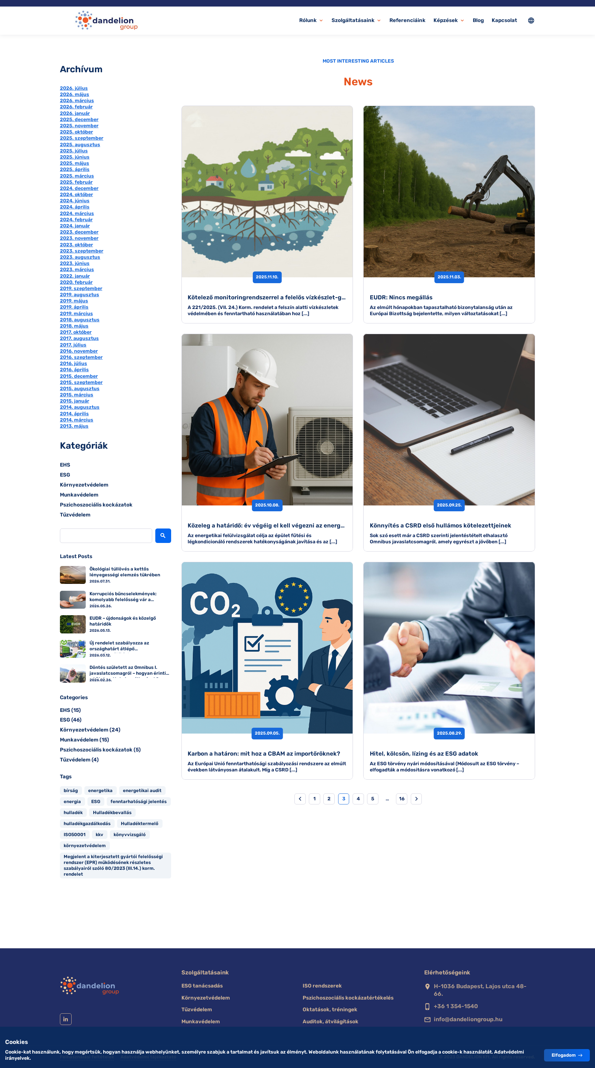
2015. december (79, 376)
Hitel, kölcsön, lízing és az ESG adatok (424, 753)
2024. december (79, 188)
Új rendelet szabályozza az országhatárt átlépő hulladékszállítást (119, 646)
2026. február (76, 107)
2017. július (73, 345)
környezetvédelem (85, 845)
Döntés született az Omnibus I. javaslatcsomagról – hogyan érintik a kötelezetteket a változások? (129, 671)
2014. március (76, 420)
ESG (65, 475)
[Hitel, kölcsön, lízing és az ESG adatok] (449, 648)
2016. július (73, 363)
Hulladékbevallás (112, 812)
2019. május (74, 301)
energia (72, 801)
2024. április (75, 207)
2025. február (76, 182)
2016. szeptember (81, 357)
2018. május (74, 326)
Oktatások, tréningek (330, 1009)
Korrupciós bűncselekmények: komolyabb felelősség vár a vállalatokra (123, 597)
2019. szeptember (81, 288)
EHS (65, 465)
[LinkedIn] (66, 1019)
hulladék (73, 812)
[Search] (163, 535)
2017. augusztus (79, 338)
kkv (99, 834)
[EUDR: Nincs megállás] (449, 191)
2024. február (76, 220)
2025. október (76, 132)
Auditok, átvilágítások (330, 1021)
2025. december (79, 119)
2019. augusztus (79, 295)
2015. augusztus (80, 389)
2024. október (76, 194)
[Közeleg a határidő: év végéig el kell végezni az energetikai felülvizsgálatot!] (267, 419)
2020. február (76, 282)
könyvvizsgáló (130, 834)
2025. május (74, 163)
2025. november (79, 126)
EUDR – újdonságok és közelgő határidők (123, 621)
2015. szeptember (81, 382)
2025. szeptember (81, 138)
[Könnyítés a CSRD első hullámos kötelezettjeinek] (449, 419)
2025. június (75, 157)
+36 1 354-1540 (456, 1006)
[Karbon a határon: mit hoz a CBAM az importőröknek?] (267, 648)
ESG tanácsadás (202, 986)
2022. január (75, 276)
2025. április (75, 169)
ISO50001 (74, 834)
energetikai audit (142, 790)
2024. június (75, 201)
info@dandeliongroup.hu (468, 1019)
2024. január (75, 226)
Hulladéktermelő (139, 823)
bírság (71, 790)
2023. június (75, 263)
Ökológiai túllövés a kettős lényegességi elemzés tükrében (125, 571)
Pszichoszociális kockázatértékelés (348, 998)
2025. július (74, 151)
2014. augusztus (80, 407)
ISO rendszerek (322, 986)
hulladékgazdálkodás (87, 823)
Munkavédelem (79, 495)
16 (402, 799)
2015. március (76, 395)
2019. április (74, 307)
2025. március (77, 176)
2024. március (77, 213)
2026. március (77, 101)
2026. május (74, 94)
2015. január (74, 401)
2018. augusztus (80, 320)
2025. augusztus (80, 145)
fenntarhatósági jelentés (139, 801)
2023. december (79, 232)
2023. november (79, 238)
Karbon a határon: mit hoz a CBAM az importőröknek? (264, 753)
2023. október (76, 245)
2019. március (76, 314)
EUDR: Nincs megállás (401, 297)
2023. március (77, 270)
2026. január (75, 113)
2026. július (74, 88)
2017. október (76, 332)
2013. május (74, 426)
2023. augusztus (80, 257)
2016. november (79, 351)
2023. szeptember (81, 251)
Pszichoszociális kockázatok (96, 505)
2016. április (74, 370)
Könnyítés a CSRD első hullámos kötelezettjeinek (440, 525)
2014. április (74, 414)
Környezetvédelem (84, 485)
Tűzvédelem (75, 515)
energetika (100, 790)
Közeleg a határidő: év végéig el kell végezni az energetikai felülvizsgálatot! (297, 525)
